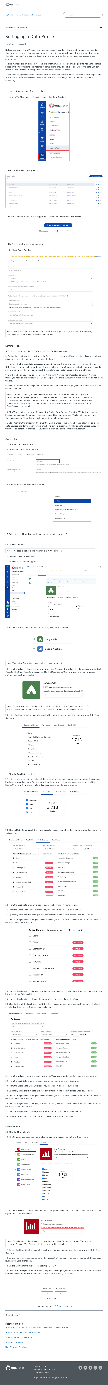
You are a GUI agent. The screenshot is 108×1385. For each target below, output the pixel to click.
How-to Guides (22, 15)
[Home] (12, 4)
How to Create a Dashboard (18, 1337)
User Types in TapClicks (16, 1347)
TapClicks (9, 15)
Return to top (11, 1315)
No (61, 1293)
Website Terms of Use (44, 1369)
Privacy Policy (40, 1366)
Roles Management (14, 1342)
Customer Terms (41, 1372)
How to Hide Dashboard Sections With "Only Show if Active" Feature (37, 1327)
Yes (47, 1293)
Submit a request (65, 1306)
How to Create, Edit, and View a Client (23, 1332)
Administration (36, 15)
